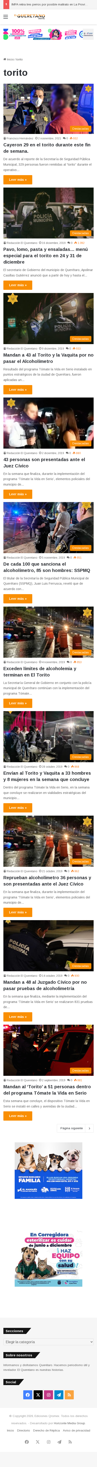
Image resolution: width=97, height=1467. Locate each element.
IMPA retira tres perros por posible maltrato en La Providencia (53, 4)
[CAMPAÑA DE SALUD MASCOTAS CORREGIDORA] (48, 1285)
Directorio (23, 1430)
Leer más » (18, 179)
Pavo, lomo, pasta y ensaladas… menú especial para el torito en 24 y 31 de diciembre (45, 255)
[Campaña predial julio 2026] (48, 34)
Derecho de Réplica (46, 1430)
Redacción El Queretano (22, 243)
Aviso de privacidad (76, 1430)
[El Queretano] (29, 16)
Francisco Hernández (20, 138)
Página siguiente (71, 1128)
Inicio (10, 59)
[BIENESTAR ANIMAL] (48, 1198)
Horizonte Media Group (69, 1423)
